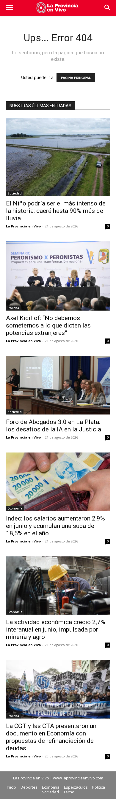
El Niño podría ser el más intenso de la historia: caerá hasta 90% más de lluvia (56, 211)
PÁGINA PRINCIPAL (76, 78)
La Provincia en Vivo (23, 226)
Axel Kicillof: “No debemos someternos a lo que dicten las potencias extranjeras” (48, 325)
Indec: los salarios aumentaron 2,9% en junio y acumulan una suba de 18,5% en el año (55, 526)
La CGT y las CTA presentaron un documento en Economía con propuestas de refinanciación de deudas (51, 737)
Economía (15, 508)
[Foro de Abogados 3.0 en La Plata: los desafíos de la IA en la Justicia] (58, 385)
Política (13, 308)
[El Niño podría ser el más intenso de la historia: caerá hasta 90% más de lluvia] (58, 157)
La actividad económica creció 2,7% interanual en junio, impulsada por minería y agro (55, 629)
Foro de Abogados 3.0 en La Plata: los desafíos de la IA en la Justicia (53, 425)
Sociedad (15, 193)
